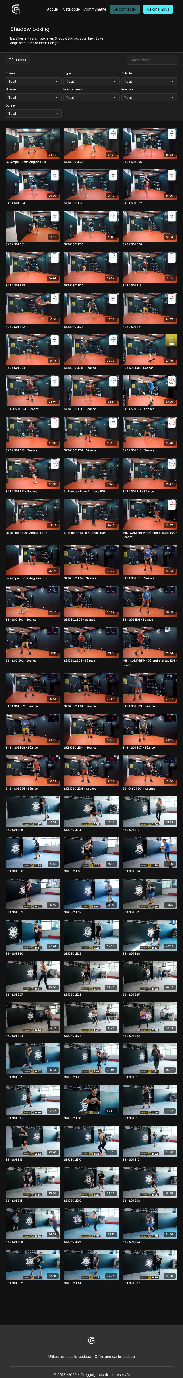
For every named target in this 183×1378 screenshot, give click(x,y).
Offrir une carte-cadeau (115, 1356)
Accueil (53, 9)
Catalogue (71, 9)
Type (67, 73)
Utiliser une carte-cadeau (69, 1356)
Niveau (11, 89)
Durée (10, 105)
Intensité (127, 89)
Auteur (10, 73)
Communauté (94, 9)
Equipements (72, 89)
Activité (126, 73)
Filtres (21, 60)
